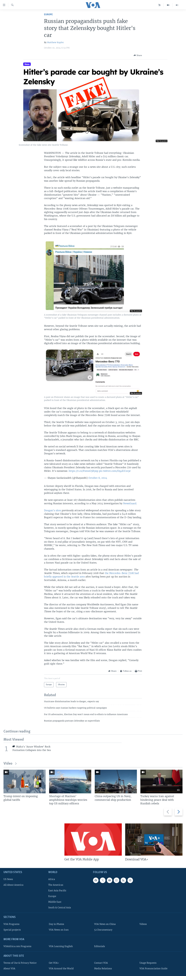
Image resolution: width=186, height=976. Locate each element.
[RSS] (123, 880)
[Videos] (168, 5)
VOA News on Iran (59, 929)
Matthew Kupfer (55, 42)
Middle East (54, 901)
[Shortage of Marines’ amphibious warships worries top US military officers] (70, 781)
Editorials (99, 946)
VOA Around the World (61, 968)
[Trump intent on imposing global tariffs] (24, 781)
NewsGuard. (130, 503)
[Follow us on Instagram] (116, 880)
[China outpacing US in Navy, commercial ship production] (116, 781)
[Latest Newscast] (177, 5)
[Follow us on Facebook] (96, 880)
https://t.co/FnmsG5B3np (83, 470)
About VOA (9, 968)
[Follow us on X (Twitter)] (102, 880)
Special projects (12, 929)
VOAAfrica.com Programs (17, 946)
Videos (143, 924)
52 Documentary (103, 929)
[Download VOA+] (154, 839)
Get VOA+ (54, 962)
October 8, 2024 (97, 477)
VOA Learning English (61, 946)
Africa (51, 879)
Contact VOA (101, 962)
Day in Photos (56, 924)
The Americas (55, 884)
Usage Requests (148, 962)
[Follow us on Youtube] (109, 880)
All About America (13, 884)
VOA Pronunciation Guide (153, 968)
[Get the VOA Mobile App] (93, 839)
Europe (48, 14)
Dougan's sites (52, 510)
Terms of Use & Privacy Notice (19, 962)
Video (7, 764)
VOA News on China (105, 924)
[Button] (138, 55)
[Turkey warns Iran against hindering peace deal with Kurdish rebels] (161, 781)
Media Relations (103, 968)
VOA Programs (11, 924)
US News (8, 879)
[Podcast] (130, 880)
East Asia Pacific (57, 890)
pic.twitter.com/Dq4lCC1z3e (115, 470)
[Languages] (159, 5)
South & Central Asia (59, 907)
